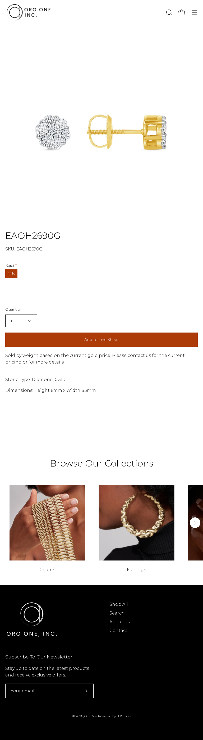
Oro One (90, 716)
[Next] (195, 522)
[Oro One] (29, 12)
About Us (119, 621)
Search (117, 613)
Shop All (118, 604)
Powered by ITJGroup (114, 716)
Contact (118, 630)
